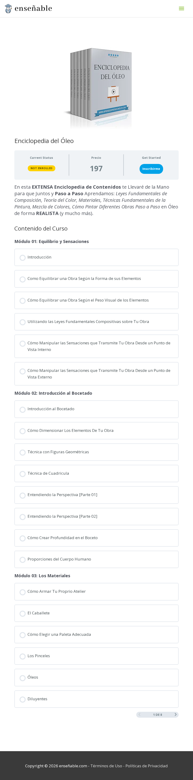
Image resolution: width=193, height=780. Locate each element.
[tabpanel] (96, 200)
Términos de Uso (106, 765)
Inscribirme (151, 169)
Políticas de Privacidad (146, 765)
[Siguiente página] (175, 714)
